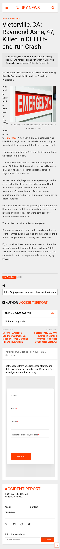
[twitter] (29, 524)
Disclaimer (10, 512)
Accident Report (22, 489)
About (8, 507)
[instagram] (14, 524)
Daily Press (11, 138)
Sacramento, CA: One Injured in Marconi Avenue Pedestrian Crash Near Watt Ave (46, 337)
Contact (34, 507)
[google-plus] (7, 524)
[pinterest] (21, 524)
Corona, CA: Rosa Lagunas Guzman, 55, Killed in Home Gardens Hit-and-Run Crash (15, 337)
